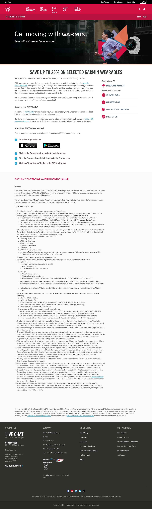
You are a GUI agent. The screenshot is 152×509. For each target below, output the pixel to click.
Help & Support (77, 9)
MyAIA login (84, 437)
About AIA (65, 9)
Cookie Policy (81, 505)
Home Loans (118, 2)
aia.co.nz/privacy (97, 377)
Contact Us (131, 2)
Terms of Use (57, 505)
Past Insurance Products (88, 451)
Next (145, 16)
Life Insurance (122, 433)
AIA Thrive (83, 442)
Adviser (8, 2)
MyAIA (143, 2)
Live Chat (14, 434)
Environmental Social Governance (55, 453)
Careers (45, 437)
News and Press (48, 441)
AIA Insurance (30, 9)
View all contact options (13, 466)
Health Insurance (123, 437)
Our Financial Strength (51, 449)
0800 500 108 (11, 442)
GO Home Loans (123, 451)
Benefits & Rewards (16, 16)
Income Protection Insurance (127, 442)
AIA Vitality (43, 9)
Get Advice (105, 2)
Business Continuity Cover (126, 446)
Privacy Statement (69, 505)
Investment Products (87, 446)
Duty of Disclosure (93, 505)
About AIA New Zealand (51, 433)
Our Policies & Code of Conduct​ (54, 445)
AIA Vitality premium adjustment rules (80, 416)
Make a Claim (54, 10)
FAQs (82, 460)
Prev (139, 16)
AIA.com (49, 475)
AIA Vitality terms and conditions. (39, 416)
